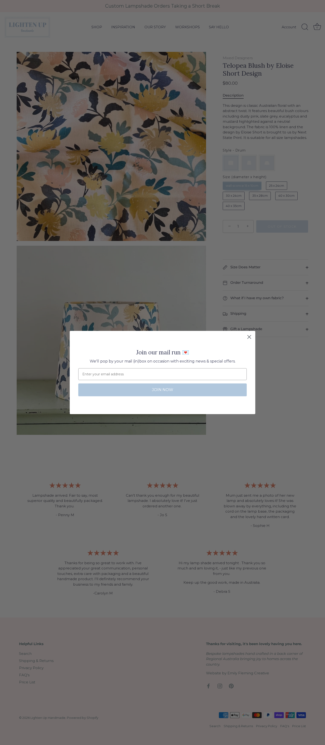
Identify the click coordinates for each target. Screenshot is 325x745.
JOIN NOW (162, 389)
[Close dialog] (249, 337)
